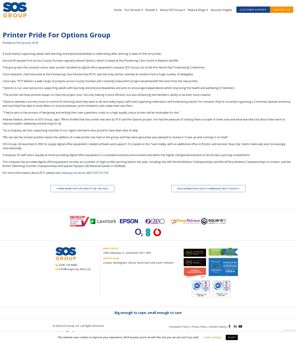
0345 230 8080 (67, 265)
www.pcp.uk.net (71, 173)
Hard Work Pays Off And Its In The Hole (83, 188)
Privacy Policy (199, 326)
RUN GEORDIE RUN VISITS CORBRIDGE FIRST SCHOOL (207, 188)
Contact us (281, 9)
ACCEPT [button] (232, 337)
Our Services (132, 10)
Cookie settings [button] (212, 337)
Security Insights (221, 10)
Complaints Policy (179, 326)
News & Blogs (197, 10)
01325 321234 (99, 173)
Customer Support (253, 9)
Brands (150, 10)
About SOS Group (171, 10)
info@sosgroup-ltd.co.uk (74, 269)
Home (118, 10)
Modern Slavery (218, 326)
